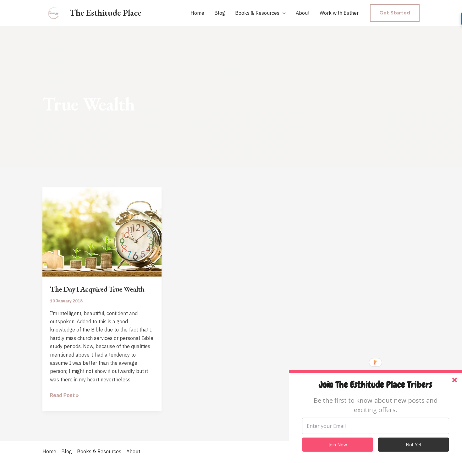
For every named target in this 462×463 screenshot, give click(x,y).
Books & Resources (257, 13)
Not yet (413, 445)
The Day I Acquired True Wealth (97, 289)
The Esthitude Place (105, 12)
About (303, 13)
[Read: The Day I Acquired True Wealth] (102, 231)
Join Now (337, 445)
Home (197, 13)
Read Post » (64, 395)
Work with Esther (339, 13)
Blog (219, 13)
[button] (282, 13)
